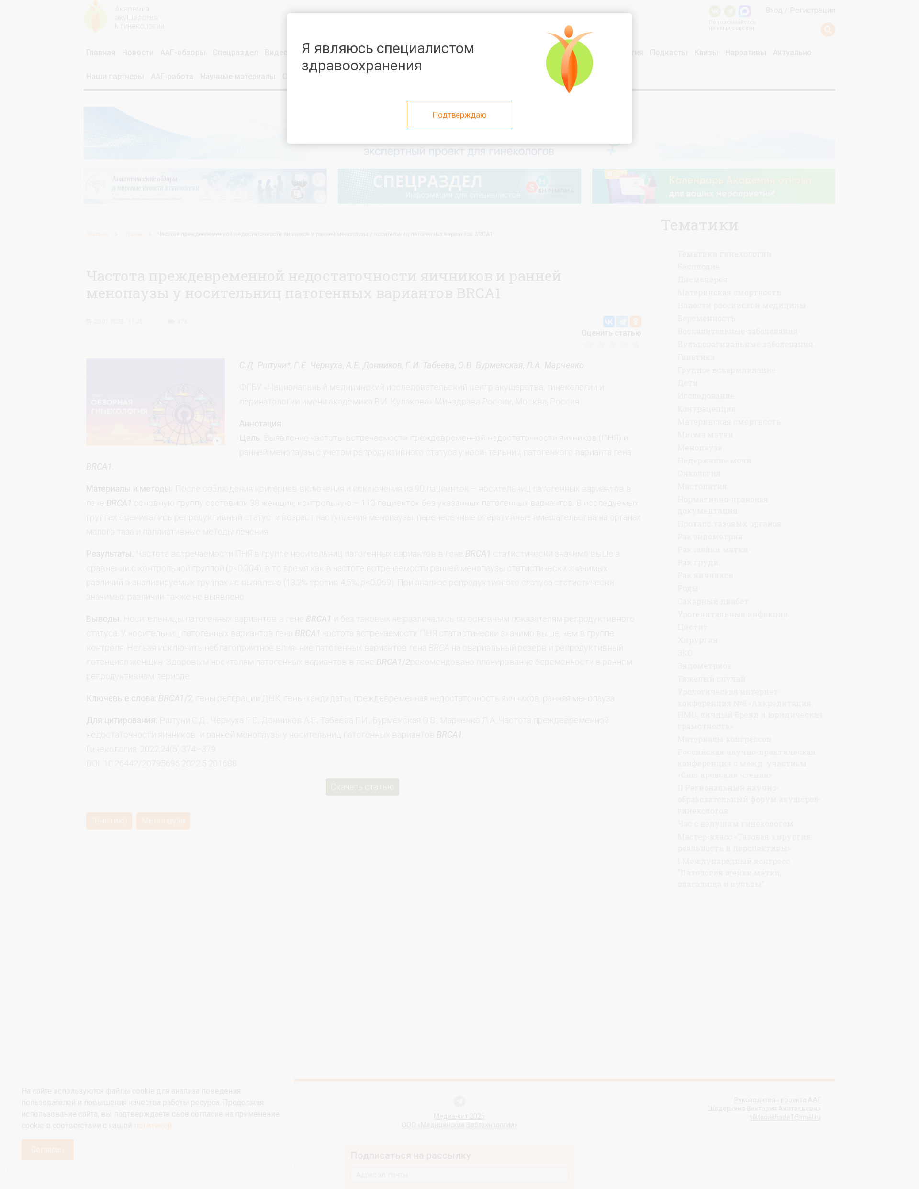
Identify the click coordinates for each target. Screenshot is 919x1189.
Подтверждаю (460, 115)
